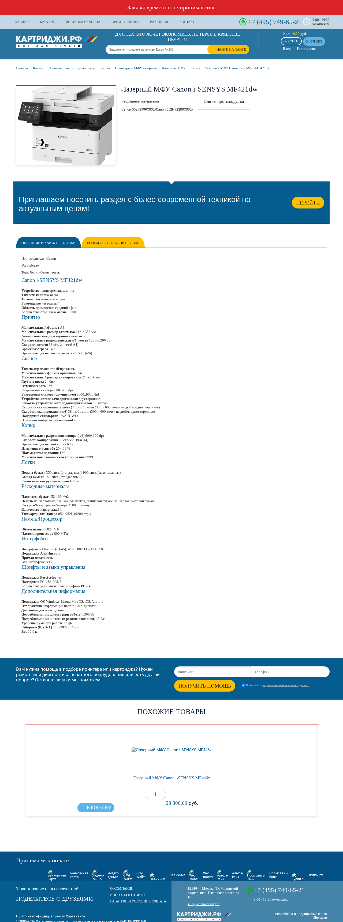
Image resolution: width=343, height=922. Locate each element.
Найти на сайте (231, 49)
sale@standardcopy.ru (203, 904)
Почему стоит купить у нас (113, 243)
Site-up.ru (320, 918)
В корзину (99, 807)
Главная (21, 22)
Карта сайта (75, 916)
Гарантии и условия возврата (138, 901)
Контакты (188, 22)
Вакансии (159, 22)
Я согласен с (277, 685)
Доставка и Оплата (83, 22)
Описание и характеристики (48, 243)
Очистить (291, 41)
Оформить (314, 41)
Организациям (125, 22)
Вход (287, 49)
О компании (121, 888)
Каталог (47, 22)
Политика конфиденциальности (40, 916)
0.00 (296, 34)
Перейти (308, 203)
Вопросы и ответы (127, 895)
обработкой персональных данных (286, 685)
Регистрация (306, 49)
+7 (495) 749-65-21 (275, 21)
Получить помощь (204, 686)
